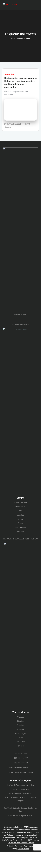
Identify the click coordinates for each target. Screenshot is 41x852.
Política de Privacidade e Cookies (20, 785)
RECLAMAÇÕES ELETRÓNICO (25, 539)
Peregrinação (20, 733)
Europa (20, 523)
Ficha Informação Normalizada (20, 793)
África (20, 519)
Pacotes (20, 729)
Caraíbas (20, 515)
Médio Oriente (20, 527)
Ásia (20, 511)
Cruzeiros (20, 725)
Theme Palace (23, 849)
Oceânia (20, 531)
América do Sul (20, 507)
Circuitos (20, 721)
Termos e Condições (21, 789)
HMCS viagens (33, 840)
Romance (20, 746)
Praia (20, 738)
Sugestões (9, 74)
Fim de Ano (20, 742)
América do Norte (20, 502)
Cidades (20, 717)
